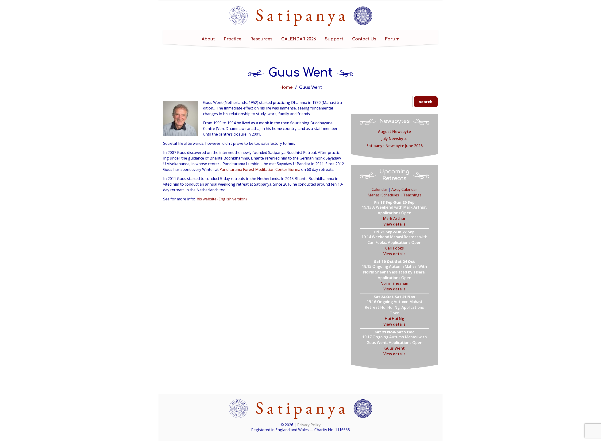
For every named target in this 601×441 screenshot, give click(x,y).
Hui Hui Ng (394, 318)
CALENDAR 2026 (298, 39)
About (208, 39)
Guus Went (394, 348)
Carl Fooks (394, 248)
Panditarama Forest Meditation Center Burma (260, 169)
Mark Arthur (394, 218)
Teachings (412, 195)
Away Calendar (404, 189)
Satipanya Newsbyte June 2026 (394, 145)
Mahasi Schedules (383, 195)
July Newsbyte (394, 138)
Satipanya (302, 15)
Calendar (379, 189)
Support (334, 39)
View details (394, 224)
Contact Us (364, 39)
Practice (232, 39)
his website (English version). (222, 199)
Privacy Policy (309, 424)
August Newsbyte (394, 131)
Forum (392, 39)
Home (286, 87)
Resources (261, 39)
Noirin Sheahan (394, 283)
